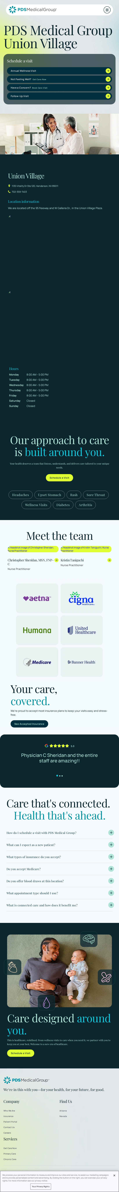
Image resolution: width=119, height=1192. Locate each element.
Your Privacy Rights (40, 1186)
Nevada (63, 1116)
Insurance (8, 1116)
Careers (7, 1132)
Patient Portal (10, 1121)
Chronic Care (9, 1159)
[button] (107, 9)
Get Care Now (10, 1148)
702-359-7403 (19, 191)
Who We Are (9, 1110)
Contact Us (9, 1127)
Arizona (63, 1110)
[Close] (114, 1175)
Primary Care (9, 1153)
